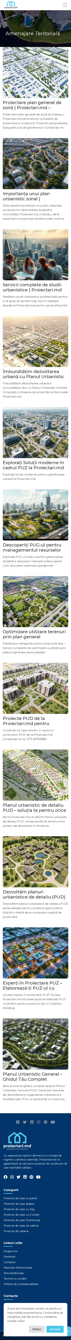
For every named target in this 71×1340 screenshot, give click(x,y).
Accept (55, 1329)
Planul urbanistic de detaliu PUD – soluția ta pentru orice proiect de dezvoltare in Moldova (34, 812)
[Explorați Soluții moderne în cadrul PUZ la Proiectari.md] (35, 432)
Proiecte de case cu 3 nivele (21, 1214)
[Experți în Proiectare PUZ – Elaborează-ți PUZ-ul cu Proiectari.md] (35, 952)
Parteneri (9, 1256)
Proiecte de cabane (16, 1231)
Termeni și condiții (15, 1278)
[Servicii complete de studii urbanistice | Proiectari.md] (35, 254)
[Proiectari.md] (11, 7)
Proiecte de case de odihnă (21, 1225)
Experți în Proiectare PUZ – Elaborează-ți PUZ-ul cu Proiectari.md (32, 988)
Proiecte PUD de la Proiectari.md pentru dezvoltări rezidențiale (27, 723)
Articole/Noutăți (14, 1273)
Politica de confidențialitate (21, 1284)
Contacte (9, 1262)
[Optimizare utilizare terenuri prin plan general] (35, 601)
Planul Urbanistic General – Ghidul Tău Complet (32, 1076)
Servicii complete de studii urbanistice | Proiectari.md (32, 287)
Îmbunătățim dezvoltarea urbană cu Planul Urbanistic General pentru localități (33, 376)
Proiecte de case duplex (19, 1203)
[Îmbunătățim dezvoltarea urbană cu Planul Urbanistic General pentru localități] (35, 341)
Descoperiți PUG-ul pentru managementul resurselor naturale (32, 550)
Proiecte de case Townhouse (22, 1220)
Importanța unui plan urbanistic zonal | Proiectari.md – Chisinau (30, 199)
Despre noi (10, 1251)
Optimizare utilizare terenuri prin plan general (34, 634)
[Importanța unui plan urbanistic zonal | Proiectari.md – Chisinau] (35, 163)
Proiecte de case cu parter (20, 1198)
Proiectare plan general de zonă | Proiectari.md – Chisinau (32, 107)
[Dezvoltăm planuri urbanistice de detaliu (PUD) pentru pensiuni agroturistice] (35, 861)
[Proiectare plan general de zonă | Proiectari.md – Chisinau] (35, 72)
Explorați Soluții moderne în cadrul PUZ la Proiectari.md (33, 465)
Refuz (37, 1329)
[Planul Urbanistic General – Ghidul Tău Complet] (35, 1044)
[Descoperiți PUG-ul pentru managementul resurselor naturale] (35, 514)
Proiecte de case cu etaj (19, 1209)
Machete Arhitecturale (18, 1267)
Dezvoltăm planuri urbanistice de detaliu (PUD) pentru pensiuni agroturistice (35, 897)
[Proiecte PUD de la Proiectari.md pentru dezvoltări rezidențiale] (35, 688)
